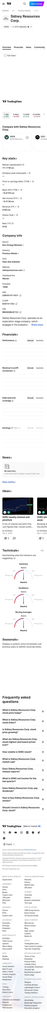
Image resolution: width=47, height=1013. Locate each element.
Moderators (6, 979)
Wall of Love (7, 969)
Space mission (30, 926)
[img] (28, 27)
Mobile (5, 956)
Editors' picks (7, 992)
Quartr (35, 865)
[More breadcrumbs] (13, 11)
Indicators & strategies (11, 1000)
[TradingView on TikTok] (38, 832)
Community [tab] (39, 47)
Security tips (29, 969)
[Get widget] (42, 550)
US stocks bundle (31, 915)
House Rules (7, 977)
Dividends (6, 928)
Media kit (28, 936)
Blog (26, 928)
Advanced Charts (31, 990)
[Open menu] (3, 3)
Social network (8, 966)
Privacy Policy (30, 962)
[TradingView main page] (9, 4)
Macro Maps (7, 946)
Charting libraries (31, 985)
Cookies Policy (30, 964)
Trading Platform (31, 993)
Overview (28, 895)
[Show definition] (23, 165)
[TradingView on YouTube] (15, 832)
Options (5, 944)
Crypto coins (7, 895)
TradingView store (31, 944)
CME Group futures (31, 910)
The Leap (28, 903)
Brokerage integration (33, 1003)
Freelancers (7, 1005)
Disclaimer (28, 959)
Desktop (5, 959)
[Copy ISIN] (20, 295)
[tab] (30, 340)
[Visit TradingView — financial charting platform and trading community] (12, 101)
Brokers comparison (32, 900)
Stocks (5, 887)
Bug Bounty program (32, 972)
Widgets (27, 982)
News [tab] (28, 47)
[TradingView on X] (4, 832)
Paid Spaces (7, 1008)
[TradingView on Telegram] (33, 832)
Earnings (5, 926)
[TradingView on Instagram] (21, 832)
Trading (5, 987)
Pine (4, 903)
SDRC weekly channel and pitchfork (16, 518)
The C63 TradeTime (32, 949)
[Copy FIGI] (20, 312)
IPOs (4, 931)
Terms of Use (29, 956)
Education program (32, 1008)
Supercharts (7, 880)
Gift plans (28, 887)
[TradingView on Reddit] (4, 838)
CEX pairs (6, 898)
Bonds (4, 892)
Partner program (30, 1005)
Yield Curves (7, 941)
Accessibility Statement (33, 967)
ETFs (4, 890)
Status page (29, 975)
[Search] (24, 3)
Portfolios (6, 938)
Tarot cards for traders (33, 946)
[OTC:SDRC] (4, 512)
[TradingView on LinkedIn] (27, 832)
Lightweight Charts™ (32, 987)
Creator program (9, 974)
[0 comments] (14, 538)
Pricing (27, 882)
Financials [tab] (18, 47)
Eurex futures (29, 913)
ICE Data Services (30, 850)
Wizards (5, 1002)
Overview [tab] (6, 47)
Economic (6, 923)
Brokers (27, 898)
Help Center (29, 931)
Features (27, 880)
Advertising (28, 1000)
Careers (27, 933)
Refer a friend (7, 972)
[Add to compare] (27, 138)
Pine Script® (7, 949)
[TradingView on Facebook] (10, 832)
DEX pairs (6, 900)
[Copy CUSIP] (16, 304)
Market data (29, 885)
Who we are (29, 923)
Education (6, 990)
